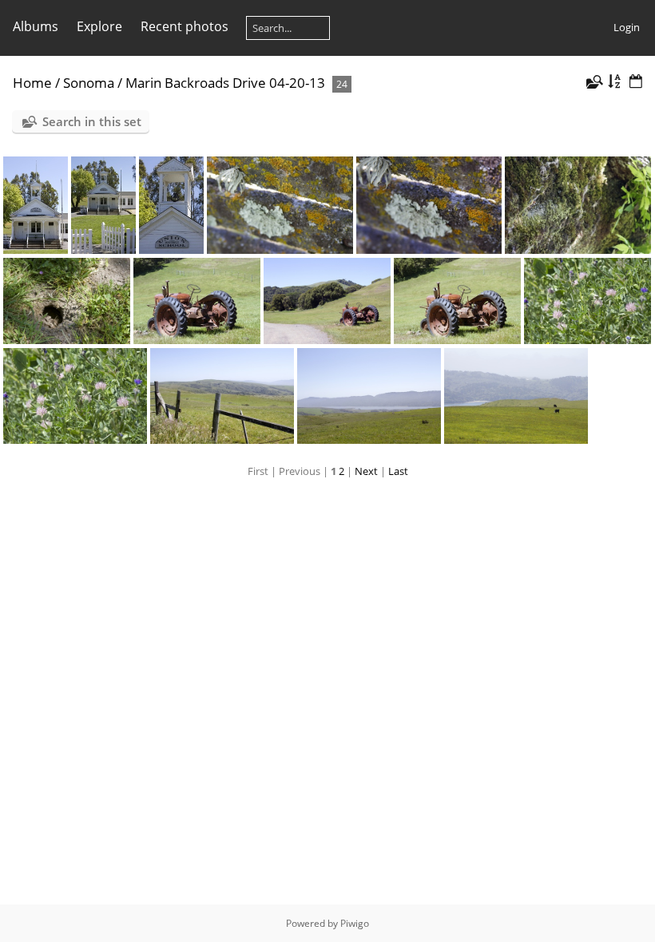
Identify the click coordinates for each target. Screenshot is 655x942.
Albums (35, 26)
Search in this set (91, 121)
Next (366, 471)
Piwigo (354, 923)
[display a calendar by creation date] (635, 82)
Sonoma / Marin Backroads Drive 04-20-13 (194, 82)
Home (32, 82)
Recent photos (184, 26)
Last (398, 471)
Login (626, 27)
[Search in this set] (593, 82)
